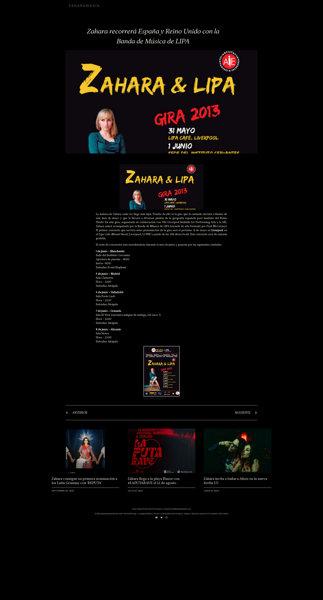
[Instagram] (167, 517)
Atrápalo (113, 285)
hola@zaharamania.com (181, 509)
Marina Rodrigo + (131, 513)
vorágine (142, 513)
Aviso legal (136, 509)
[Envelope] (156, 517)
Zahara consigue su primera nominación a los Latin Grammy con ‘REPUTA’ (84, 480)
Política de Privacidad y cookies (156, 509)
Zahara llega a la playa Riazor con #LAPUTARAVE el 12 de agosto (154, 480)
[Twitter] (161, 517)
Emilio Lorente (160, 513)
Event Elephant (117, 267)
